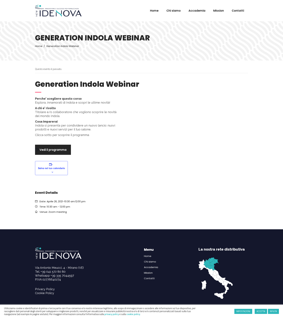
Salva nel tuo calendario (51, 168)
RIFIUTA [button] (273, 311)
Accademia (151, 267)
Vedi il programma (52, 150)
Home (38, 46)
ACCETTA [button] (261, 311)
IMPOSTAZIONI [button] (243, 311)
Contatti (149, 278)
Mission (148, 272)
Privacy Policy (45, 289)
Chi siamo (150, 261)
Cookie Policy (44, 293)
